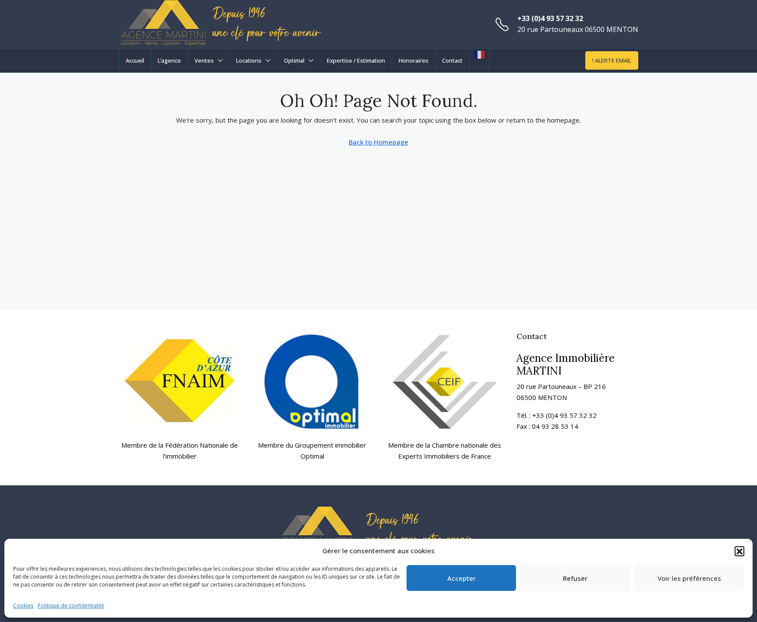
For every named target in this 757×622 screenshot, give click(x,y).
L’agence (169, 60)
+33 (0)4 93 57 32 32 (550, 18)
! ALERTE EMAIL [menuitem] (611, 60)
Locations (249, 60)
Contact (452, 60)
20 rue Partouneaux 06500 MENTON (577, 29)
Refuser (575, 578)
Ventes (204, 60)
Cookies (23, 605)
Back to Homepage (378, 142)
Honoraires (413, 60)
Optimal (294, 60)
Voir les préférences (689, 578)
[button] (739, 551)
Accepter (461, 578)
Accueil (135, 60)
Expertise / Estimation (356, 60)
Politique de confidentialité (71, 605)
